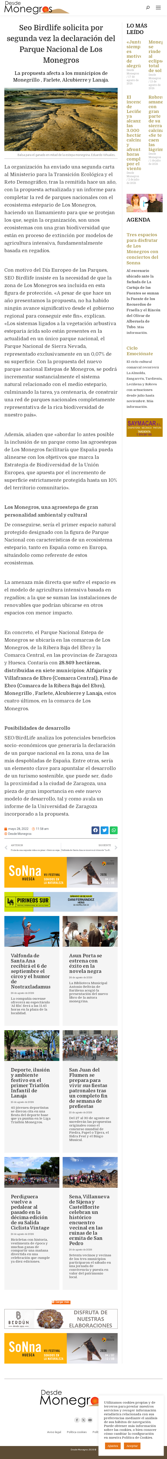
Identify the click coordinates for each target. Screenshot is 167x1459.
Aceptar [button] (132, 1446)
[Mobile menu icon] (158, 7)
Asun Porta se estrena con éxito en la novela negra (85, 963)
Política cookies (77, 1431)
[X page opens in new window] (83, 1420)
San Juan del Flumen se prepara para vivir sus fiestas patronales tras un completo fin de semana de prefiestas (88, 1088)
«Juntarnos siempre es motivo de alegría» (139, 54)
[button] (95, 830)
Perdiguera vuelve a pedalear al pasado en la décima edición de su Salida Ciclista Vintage (30, 1212)
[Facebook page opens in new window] (77, 1420)
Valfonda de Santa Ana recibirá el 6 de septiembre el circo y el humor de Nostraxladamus (30, 971)
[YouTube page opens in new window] (90, 1420)
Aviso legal (54, 1431)
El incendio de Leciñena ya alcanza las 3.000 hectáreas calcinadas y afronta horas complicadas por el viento (140, 133)
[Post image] (31, 931)
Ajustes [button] (113, 1446)
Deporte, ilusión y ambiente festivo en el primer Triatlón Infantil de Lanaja (30, 1083)
